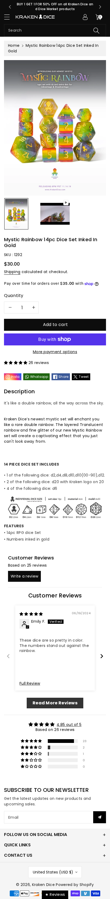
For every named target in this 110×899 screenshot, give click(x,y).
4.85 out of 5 (69, 724)
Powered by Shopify (75, 884)
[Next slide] (100, 7)
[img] (31, 614)
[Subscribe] (99, 817)
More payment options (55, 351)
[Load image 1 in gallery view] (16, 213)
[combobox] (55, 30)
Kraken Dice (43, 884)
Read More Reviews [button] (55, 703)
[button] (9, 17)
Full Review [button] (29, 683)
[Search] (96, 30)
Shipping (12, 271)
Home (13, 45)
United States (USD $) (53, 872)
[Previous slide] (10, 7)
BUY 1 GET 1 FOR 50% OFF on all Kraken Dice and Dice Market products (55, 6)
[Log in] (85, 17)
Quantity (13, 295)
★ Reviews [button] (55, 894)
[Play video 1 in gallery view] (55, 213)
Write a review (24, 576)
